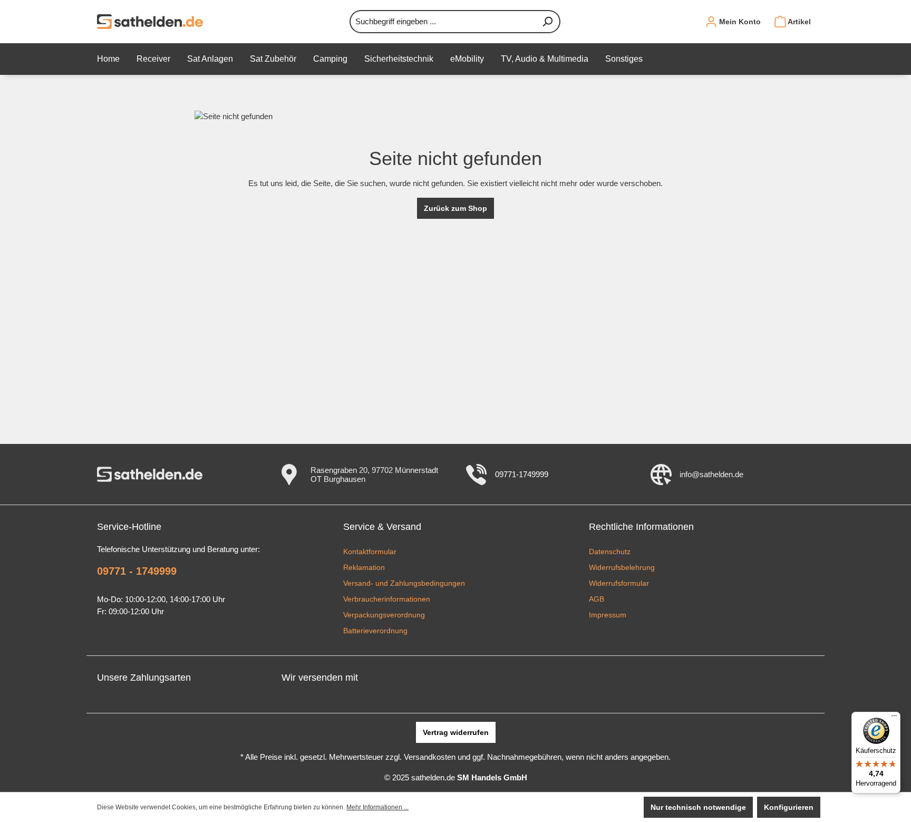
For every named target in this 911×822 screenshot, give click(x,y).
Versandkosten (430, 756)
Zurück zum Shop (455, 208)
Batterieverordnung (375, 630)
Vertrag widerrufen (456, 732)
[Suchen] (547, 22)
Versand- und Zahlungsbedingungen (404, 583)
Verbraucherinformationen (386, 599)
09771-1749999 (521, 474)
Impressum (607, 615)
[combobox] (443, 22)
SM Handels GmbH (492, 777)
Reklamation (364, 567)
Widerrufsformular (619, 583)
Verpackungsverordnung (384, 615)
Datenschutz (610, 551)
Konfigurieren (788, 807)
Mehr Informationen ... (377, 807)
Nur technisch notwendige (698, 807)
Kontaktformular (369, 551)
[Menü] (894, 718)
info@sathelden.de (711, 474)
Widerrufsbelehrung (622, 567)
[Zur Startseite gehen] (150, 21)
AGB (596, 599)
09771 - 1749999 (137, 571)
